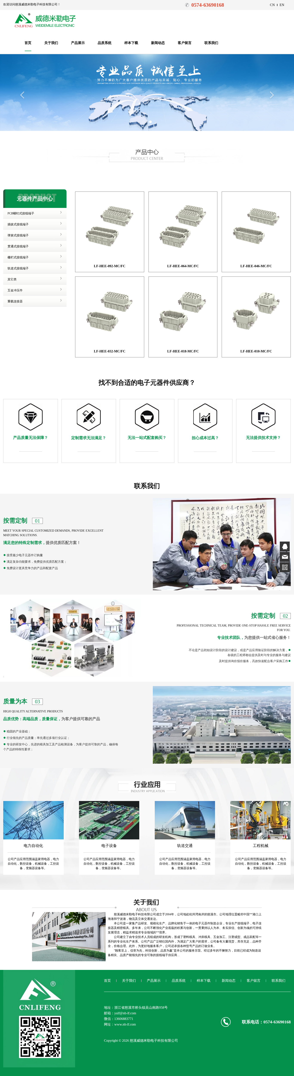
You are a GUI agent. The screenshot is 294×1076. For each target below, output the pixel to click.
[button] (22, 109)
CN (272, 5)
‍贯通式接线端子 (18, 246)
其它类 (12, 279)
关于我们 (51, 43)
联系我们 (211, 43)
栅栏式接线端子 (18, 257)
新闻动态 (158, 43)
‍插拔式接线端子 (18, 224)
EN (282, 5)
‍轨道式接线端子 (18, 268)
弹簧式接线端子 (18, 235)
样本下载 (131, 43)
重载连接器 (15, 301)
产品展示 (78, 43)
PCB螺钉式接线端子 (21, 213)
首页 (28, 43)
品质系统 (104, 43)
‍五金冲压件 (15, 290)
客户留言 (185, 43)
